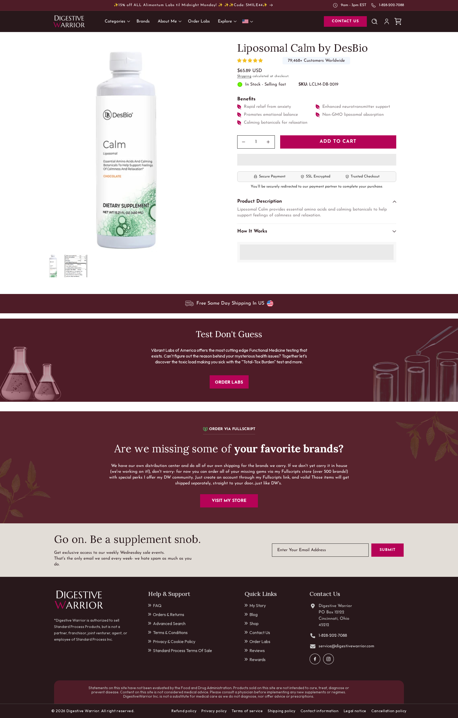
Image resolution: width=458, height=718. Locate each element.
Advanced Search (169, 623)
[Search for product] (375, 21)
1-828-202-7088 (391, 5)
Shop (254, 623)
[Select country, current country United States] (248, 21)
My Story (257, 605)
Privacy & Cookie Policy (174, 641)
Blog (253, 614)
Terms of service (247, 711)
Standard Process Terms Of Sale (182, 650)
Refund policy (183, 711)
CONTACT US (345, 21)
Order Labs (259, 641)
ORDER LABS (229, 382)
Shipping (244, 76)
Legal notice (355, 711)
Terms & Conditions (170, 632)
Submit (387, 550)
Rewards (257, 659)
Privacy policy (214, 711)
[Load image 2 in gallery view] (76, 266)
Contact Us (259, 632)
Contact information (320, 711)
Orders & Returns (168, 614)
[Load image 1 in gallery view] (53, 266)
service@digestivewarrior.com (346, 646)
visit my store (229, 501)
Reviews (257, 650)
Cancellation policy (389, 711)
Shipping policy (282, 711)
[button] (250, 61)
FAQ (157, 605)
